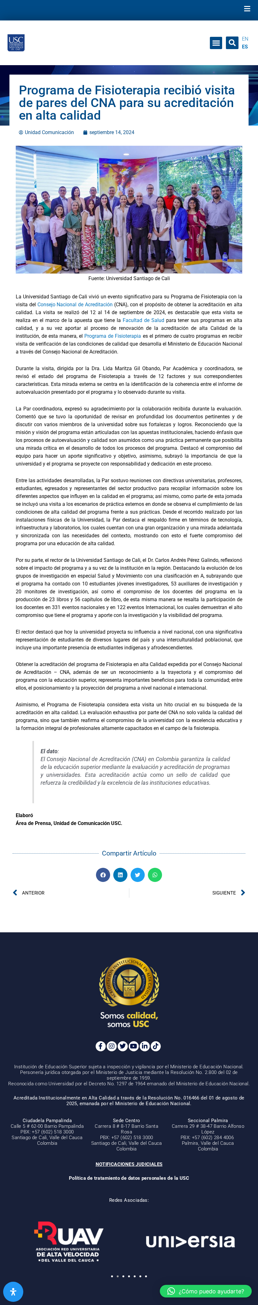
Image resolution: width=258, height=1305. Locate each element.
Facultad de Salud (143, 320)
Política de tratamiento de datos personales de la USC (129, 1178)
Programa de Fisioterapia (112, 336)
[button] (247, 8)
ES (245, 47)
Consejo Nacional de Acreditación (75, 305)
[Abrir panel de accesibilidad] (13, 1292)
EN (245, 39)
